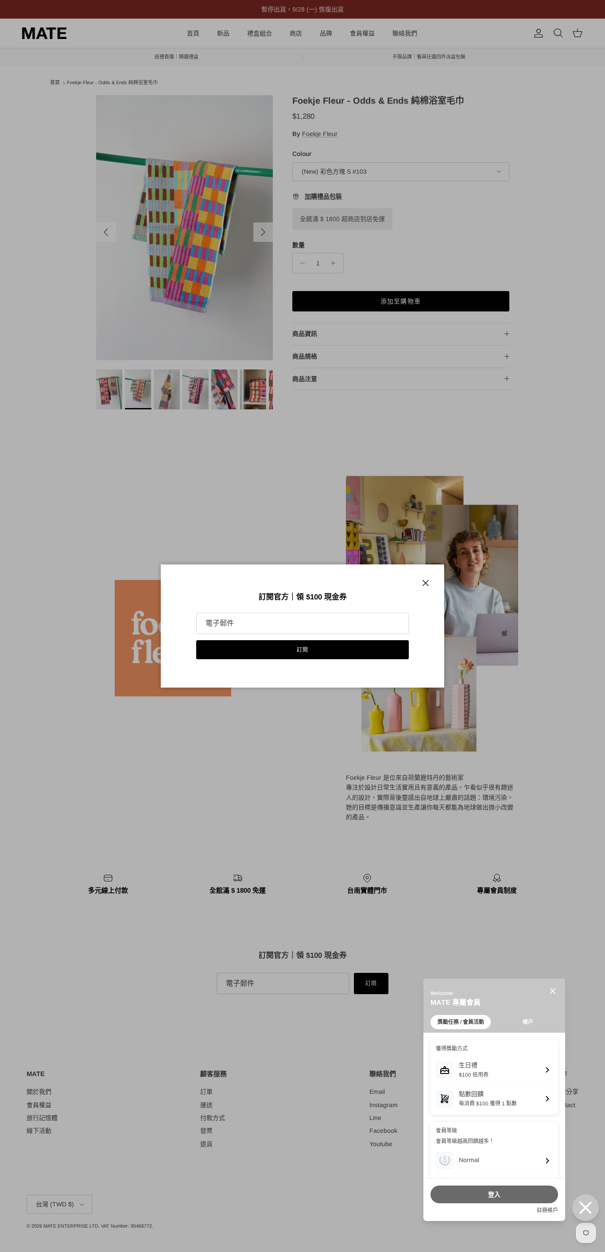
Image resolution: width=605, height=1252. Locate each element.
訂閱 (302, 650)
